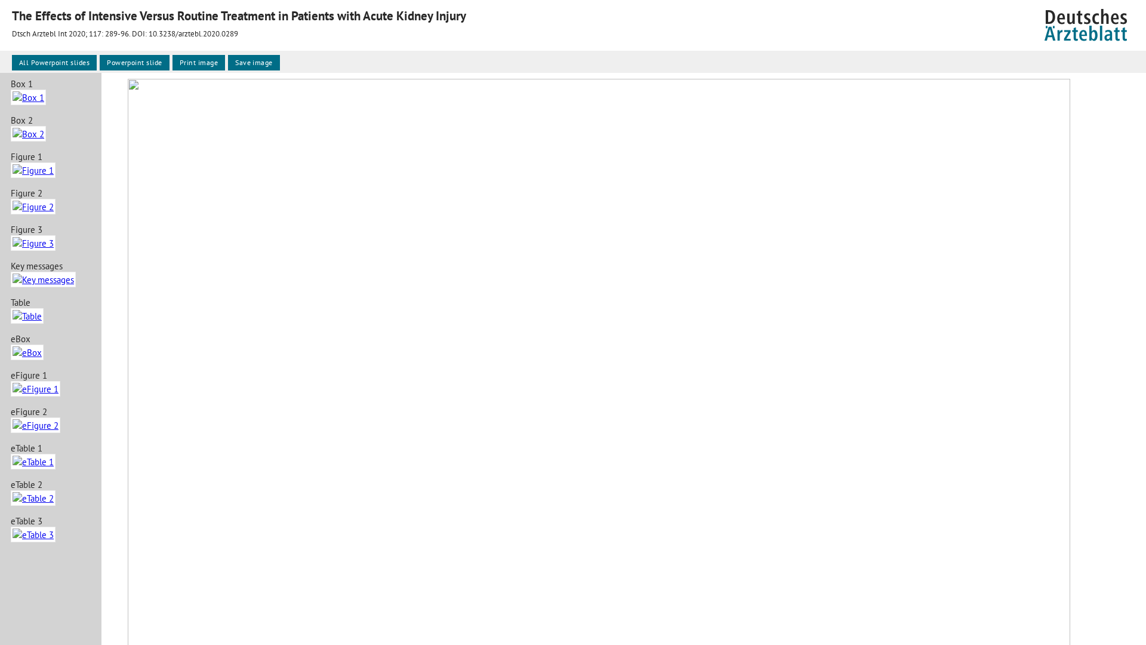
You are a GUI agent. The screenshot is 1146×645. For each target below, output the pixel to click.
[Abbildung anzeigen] (28, 97)
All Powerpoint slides (54, 62)
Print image (199, 62)
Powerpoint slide (134, 62)
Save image (254, 62)
